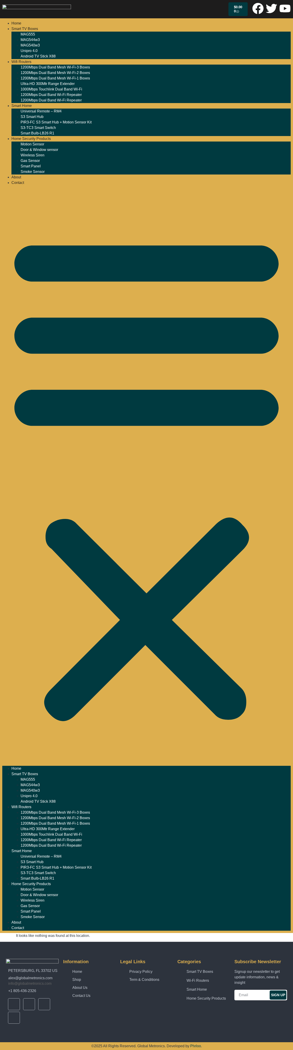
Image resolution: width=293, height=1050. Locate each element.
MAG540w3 (30, 45)
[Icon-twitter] (29, 1004)
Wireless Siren (32, 155)
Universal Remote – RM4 (41, 111)
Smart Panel (31, 166)
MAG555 (28, 34)
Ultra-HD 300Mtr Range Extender (48, 84)
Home (16, 23)
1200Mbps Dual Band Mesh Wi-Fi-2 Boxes (55, 73)
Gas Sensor (30, 161)
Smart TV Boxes (24, 29)
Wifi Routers (21, 62)
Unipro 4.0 (29, 51)
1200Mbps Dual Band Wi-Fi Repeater (51, 95)
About (16, 177)
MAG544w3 (30, 40)
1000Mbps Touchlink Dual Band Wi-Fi (51, 89)
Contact (17, 183)
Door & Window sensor (39, 150)
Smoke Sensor (33, 172)
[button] (146, 475)
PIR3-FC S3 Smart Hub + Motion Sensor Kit (56, 122)
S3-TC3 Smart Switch (38, 128)
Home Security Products (31, 139)
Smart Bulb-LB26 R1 (37, 133)
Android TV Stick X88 (38, 56)
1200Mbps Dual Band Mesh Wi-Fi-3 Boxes (55, 67)
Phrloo (195, 1046)
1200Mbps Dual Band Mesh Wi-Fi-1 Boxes (55, 78)
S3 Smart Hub (32, 117)
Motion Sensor (32, 144)
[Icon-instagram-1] (14, 1018)
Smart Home (21, 106)
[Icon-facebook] (14, 1004)
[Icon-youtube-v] (44, 1004)
